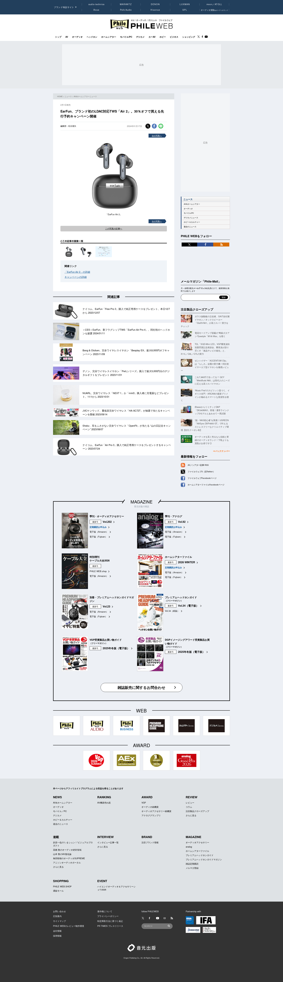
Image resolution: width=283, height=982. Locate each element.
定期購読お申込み (98, 527)
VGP (144, 802)
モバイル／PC (60, 811)
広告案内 (57, 916)
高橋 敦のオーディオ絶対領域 (67, 849)
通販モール (58, 890)
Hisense (155, 9)
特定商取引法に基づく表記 (110, 921)
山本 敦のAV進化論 (62, 854)
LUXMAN (185, 4)
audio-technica (96, 4)
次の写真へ (157, 135)
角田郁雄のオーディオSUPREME (69, 858)
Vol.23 (106, 606)
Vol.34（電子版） (188, 605)
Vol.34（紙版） (172, 610)
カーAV (152, 37)
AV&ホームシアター (192, 204)
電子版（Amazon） (99, 531)
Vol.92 (182, 522)
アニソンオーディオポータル (67, 862)
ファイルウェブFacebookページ (202, 478)
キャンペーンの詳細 (76, 277)
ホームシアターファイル (197, 850)
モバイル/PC (126, 37)
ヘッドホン (92, 37)
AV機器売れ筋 (104, 802)
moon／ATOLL (214, 4)
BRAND (147, 837)
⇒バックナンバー (221, 451)
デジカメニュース (191, 217)
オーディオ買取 (214, 10)
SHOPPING (61, 881)
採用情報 (57, 935)
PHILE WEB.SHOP (62, 886)
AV (66, 37)
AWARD (147, 797)
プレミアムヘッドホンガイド (199, 855)
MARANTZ (126, 4)
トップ (58, 37)
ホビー (163, 37)
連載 (56, 837)
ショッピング (188, 37)
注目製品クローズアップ (197, 309)
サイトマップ (59, 921)
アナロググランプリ (151, 815)
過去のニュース (190, 226)
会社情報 (57, 930)
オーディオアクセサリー (197, 842)
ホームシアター (108, 37)
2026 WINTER (186, 562)
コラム (189, 806)
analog (189, 846)
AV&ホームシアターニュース (85, 96)
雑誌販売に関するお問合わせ (141, 687)
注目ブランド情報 (150, 842)
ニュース (68, 96)
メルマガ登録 (192, 867)
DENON (155, 4)
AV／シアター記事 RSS (198, 464)
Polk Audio (126, 9)
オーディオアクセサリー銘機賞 (156, 811)
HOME (60, 96)
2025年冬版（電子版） (116, 648)
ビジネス (174, 37)
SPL (184, 9)
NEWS (57, 797)
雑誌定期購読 (192, 863)
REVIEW (191, 797)
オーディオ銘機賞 (150, 806)
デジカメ (140, 37)
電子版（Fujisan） (98, 536)
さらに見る (191, 815)
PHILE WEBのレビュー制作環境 (68, 925)
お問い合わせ (59, 911)
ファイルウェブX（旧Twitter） (201, 471)
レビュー (190, 802)
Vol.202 (107, 522)
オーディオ (77, 37)
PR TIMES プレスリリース (110, 925)
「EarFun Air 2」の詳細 (77, 272)
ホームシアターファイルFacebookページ (206, 484)
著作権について (104, 911)
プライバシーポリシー (108, 916)
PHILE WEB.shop (98, 571)
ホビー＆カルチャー (192, 222)
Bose (97, 9)
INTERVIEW (105, 837)
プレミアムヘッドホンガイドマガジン (204, 859)
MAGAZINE (141, 502)
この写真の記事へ (113, 228)
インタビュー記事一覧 (108, 842)
